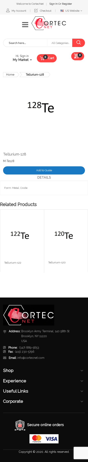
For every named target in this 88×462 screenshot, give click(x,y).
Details (44, 177)
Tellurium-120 (57, 262)
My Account (19, 10)
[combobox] (25, 43)
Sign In (53, 3)
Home (10, 74)
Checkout (45, 10)
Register (67, 3)
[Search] (78, 43)
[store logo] (48, 23)
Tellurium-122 (12, 262)
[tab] (44, 178)
